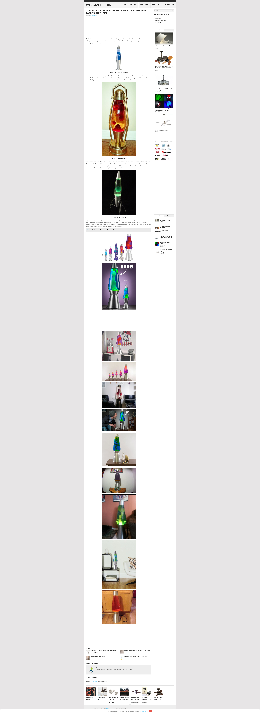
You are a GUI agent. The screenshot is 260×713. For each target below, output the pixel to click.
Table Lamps (157, 24)
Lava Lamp (95, 15)
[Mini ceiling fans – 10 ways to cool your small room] (158, 691)
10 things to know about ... (134, 1)
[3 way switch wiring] (91, 691)
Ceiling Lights (144, 4)
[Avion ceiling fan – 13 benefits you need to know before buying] (136, 691)
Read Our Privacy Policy (144, 711)
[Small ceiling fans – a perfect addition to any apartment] (113, 691)
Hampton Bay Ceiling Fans (160, 20)
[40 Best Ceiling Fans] (102, 691)
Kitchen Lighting (158, 22)
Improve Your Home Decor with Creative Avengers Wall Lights (166, 244)
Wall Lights (132, 4)
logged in (95, 681)
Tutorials (156, 25)
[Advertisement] (104, 27)
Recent (168, 29)
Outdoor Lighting (168, 4)
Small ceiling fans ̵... (121, 1)
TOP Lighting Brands (160, 708)
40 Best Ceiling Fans (110, 1)
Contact (151, 708)
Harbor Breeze (158, 18)
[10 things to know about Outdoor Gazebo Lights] (124, 691)
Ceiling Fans (155, 4)
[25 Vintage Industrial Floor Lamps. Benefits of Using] (147, 691)
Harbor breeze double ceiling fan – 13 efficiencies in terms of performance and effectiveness (164, 68)
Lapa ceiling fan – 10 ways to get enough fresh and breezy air (166, 251)
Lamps (124, 4)
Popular (158, 29)
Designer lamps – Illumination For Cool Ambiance (165, 220)
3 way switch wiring (99, 1)
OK (150, 711)
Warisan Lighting (100, 5)
